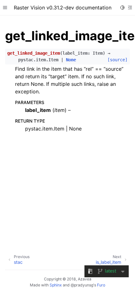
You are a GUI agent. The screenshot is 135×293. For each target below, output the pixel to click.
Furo (101, 285)
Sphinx (56, 285)
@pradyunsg (82, 285)
